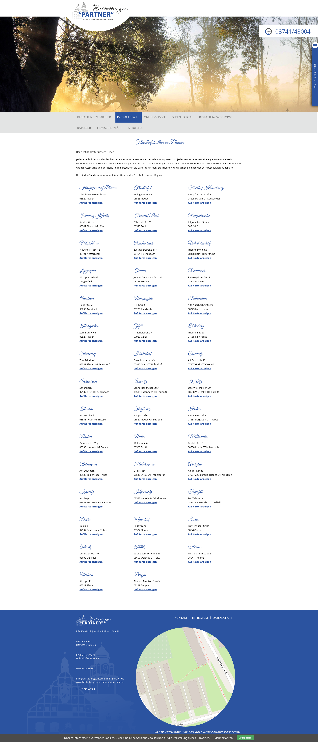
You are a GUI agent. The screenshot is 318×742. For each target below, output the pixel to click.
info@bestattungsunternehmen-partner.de (100, 678)
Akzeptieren (245, 738)
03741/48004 (88, 689)
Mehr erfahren (223, 738)
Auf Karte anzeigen (91, 202)
